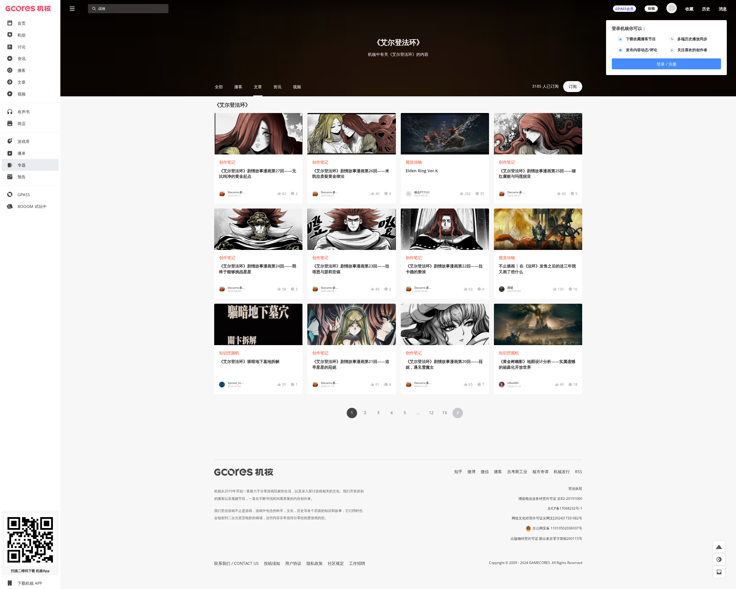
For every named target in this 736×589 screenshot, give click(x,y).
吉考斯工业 (517, 471)
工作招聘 (357, 563)
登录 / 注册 (666, 64)
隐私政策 (314, 563)
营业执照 (575, 488)
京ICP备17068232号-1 (564, 508)
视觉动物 (414, 162)
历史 (706, 9)
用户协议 (293, 563)
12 (431, 412)
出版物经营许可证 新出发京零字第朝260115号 (546, 538)
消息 (723, 9)
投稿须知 (272, 563)
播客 (498, 471)
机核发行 (562, 471)
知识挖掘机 (229, 352)
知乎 (458, 471)
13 (444, 412)
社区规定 (336, 563)
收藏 (689, 9)
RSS (578, 471)
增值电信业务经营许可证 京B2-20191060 (550, 498)
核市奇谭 (540, 471)
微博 (471, 471)
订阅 (573, 86)
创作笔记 (227, 162)
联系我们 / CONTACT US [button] (236, 563)
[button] (458, 413)
